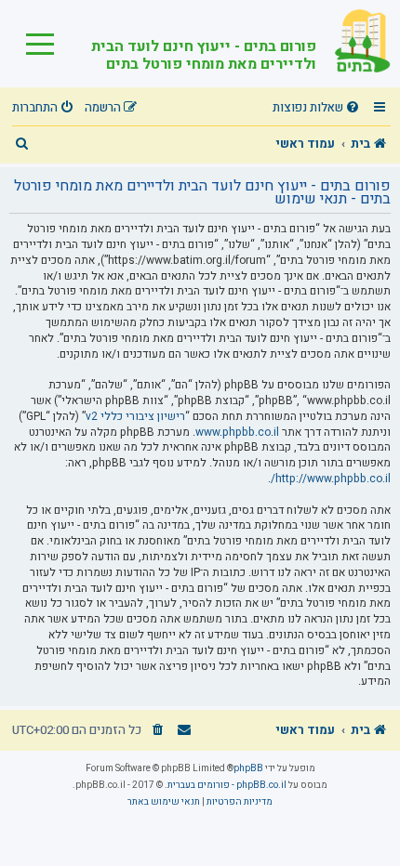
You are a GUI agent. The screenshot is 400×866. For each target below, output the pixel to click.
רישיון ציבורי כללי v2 (135, 417)
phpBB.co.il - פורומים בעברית (227, 785)
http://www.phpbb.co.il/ (331, 479)
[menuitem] (318, 108)
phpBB (248, 768)
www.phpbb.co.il (237, 432)
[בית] (353, 43)
